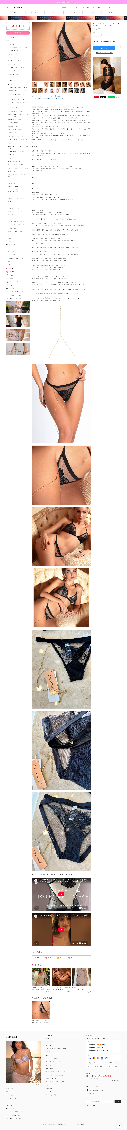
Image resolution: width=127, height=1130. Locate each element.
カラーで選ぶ (35, 12)
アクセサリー (10, 241)
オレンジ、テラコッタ (14, 195)
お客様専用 (9, 238)
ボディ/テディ (10, 215)
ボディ (111, 12)
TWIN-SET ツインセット (15, 136)
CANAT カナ (12, 64)
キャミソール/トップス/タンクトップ (16, 211)
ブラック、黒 (11, 171)
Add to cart (104, 48)
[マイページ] (109, 7)
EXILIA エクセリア (13, 74)
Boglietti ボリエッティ (15, 54)
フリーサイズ (10, 235)
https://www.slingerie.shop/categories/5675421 (48, 98)
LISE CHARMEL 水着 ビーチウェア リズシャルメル (18, 95)
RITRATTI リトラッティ (15, 129)
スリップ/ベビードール (12, 208)
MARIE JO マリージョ (14, 119)
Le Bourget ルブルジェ (15, 111)
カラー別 (8, 158)
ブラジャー (54, 12)
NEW (15, 12)
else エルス (11, 77)
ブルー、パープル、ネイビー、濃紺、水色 (18, 175)
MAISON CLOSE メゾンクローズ (17, 123)
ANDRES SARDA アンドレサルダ (17, 47)
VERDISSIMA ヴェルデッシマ (17, 151)
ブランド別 (63, 7)
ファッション (73, 7)
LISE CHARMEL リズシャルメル (17, 91)
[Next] (89, 52)
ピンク (9, 180)
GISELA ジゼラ (12, 84)
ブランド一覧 (10, 44)
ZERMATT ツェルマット (15, 155)
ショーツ (73, 12)
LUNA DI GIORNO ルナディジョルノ (18, 103)
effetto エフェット (13, 71)
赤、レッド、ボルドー (14, 161)
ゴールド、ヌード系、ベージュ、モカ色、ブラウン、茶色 (18, 190)
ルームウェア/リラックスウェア (15, 225)
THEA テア (11, 143)
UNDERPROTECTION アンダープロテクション (18, 147)
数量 (94, 32)
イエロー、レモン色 (13, 186)
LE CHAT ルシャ (14, 108)
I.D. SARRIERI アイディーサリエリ (18, 87)
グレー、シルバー (12, 183)
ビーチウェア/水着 (11, 228)
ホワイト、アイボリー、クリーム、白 (18, 168)
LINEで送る (111, 97)
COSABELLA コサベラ (14, 61)
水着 (9, 261)
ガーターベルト (10, 218)
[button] (8, 7)
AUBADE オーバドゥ (14, 50)
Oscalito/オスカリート (14, 126)
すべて (37, 958)
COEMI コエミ (13, 57)
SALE (82, 7)
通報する (118, 97)
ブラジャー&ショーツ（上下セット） (16, 198)
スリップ (92, 12)
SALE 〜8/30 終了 (11, 244)
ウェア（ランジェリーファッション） (16, 221)
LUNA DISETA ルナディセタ (16, 99)
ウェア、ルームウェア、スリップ (17, 258)
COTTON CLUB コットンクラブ (17, 67)
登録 (117, 1101)
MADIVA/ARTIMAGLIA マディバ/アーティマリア (18, 115)
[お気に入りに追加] (118, 47)
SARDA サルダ (12, 133)
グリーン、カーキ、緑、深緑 (15, 165)
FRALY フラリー (13, 81)
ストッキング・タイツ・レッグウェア (16, 231)
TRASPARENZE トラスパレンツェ (18, 139)
